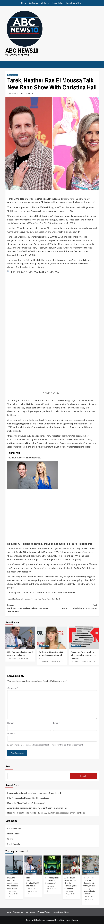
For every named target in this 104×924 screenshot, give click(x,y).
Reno (44, 599)
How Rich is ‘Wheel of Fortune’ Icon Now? (79, 607)
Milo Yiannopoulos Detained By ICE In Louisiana (20, 654)
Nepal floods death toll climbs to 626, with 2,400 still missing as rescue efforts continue (46, 813)
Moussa (34, 599)
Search (9, 766)
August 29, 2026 (23, 658)
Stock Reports (13, 844)
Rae (39, 599)
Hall (21, 599)
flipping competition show (83, 216)
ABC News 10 (13, 93)
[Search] (95, 64)
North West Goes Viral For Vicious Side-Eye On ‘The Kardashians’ (27, 608)
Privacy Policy (57, 3)
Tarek (58, 599)
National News (13, 834)
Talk (53, 599)
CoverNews (60, 920)
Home (23, 3)
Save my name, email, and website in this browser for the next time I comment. (46, 744)
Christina (15, 599)
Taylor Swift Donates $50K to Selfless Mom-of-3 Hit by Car (51, 655)
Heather (27, 599)
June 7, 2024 (25, 93)
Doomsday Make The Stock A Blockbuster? (26, 803)
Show (49, 599)
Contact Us (33, 3)
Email (56, 723)
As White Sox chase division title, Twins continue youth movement (37, 808)
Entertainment (12, 75)
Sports (10, 839)
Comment (12, 688)
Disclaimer (45, 3)
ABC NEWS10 (21, 50)
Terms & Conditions (74, 3)
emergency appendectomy (71, 423)
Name (10, 723)
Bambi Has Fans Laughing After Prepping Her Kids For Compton (83, 655)
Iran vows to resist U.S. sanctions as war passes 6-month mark (34, 793)
